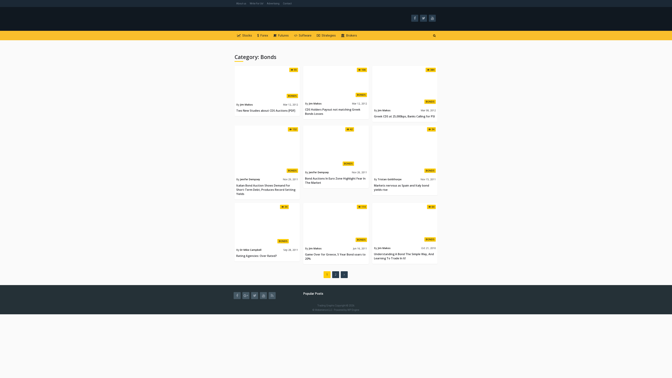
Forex (264, 35)
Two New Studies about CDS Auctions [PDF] (265, 111)
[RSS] (272, 295)
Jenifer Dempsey (250, 179)
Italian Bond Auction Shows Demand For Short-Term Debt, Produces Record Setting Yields (265, 190)
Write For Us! (256, 3)
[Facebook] (237, 295)
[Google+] (245, 295)
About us (241, 3)
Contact (287, 3)
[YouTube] (263, 295)
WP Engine (353, 310)
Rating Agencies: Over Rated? (256, 256)
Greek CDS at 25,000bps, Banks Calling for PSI (404, 116)
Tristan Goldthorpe (389, 179)
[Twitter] (254, 295)
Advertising (273, 3)
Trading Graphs (325, 305)
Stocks (246, 35)
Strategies (328, 35)
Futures (283, 35)
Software (305, 35)
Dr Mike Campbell (250, 249)
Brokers (351, 35)
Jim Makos (246, 104)
